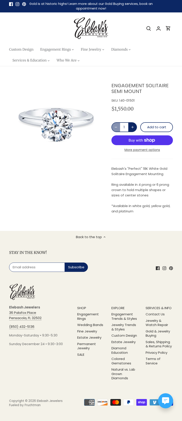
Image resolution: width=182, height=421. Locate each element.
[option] (56, 125)
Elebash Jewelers (50, 401)
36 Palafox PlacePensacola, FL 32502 (25, 315)
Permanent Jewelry (86, 346)
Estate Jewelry (89, 337)
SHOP (81, 308)
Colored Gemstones (121, 361)
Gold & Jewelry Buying (158, 333)
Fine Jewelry (87, 331)
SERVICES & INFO (159, 308)
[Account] (158, 28)
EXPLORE (118, 308)
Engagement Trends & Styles (124, 316)
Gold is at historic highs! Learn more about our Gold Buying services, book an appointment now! (91, 6)
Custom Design (124, 335)
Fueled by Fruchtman (25, 405)
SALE (80, 354)
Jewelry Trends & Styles (123, 327)
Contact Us (155, 314)
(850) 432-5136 (21, 326)
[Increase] (132, 127)
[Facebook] (11, 4)
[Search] (149, 28)
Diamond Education (119, 350)
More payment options (142, 150)
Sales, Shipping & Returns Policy (159, 344)
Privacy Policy (156, 352)
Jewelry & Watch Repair (157, 322)
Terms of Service (153, 361)
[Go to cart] (168, 28)
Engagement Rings (88, 316)
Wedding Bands (90, 324)
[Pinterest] (24, 4)
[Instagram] (17, 4)
